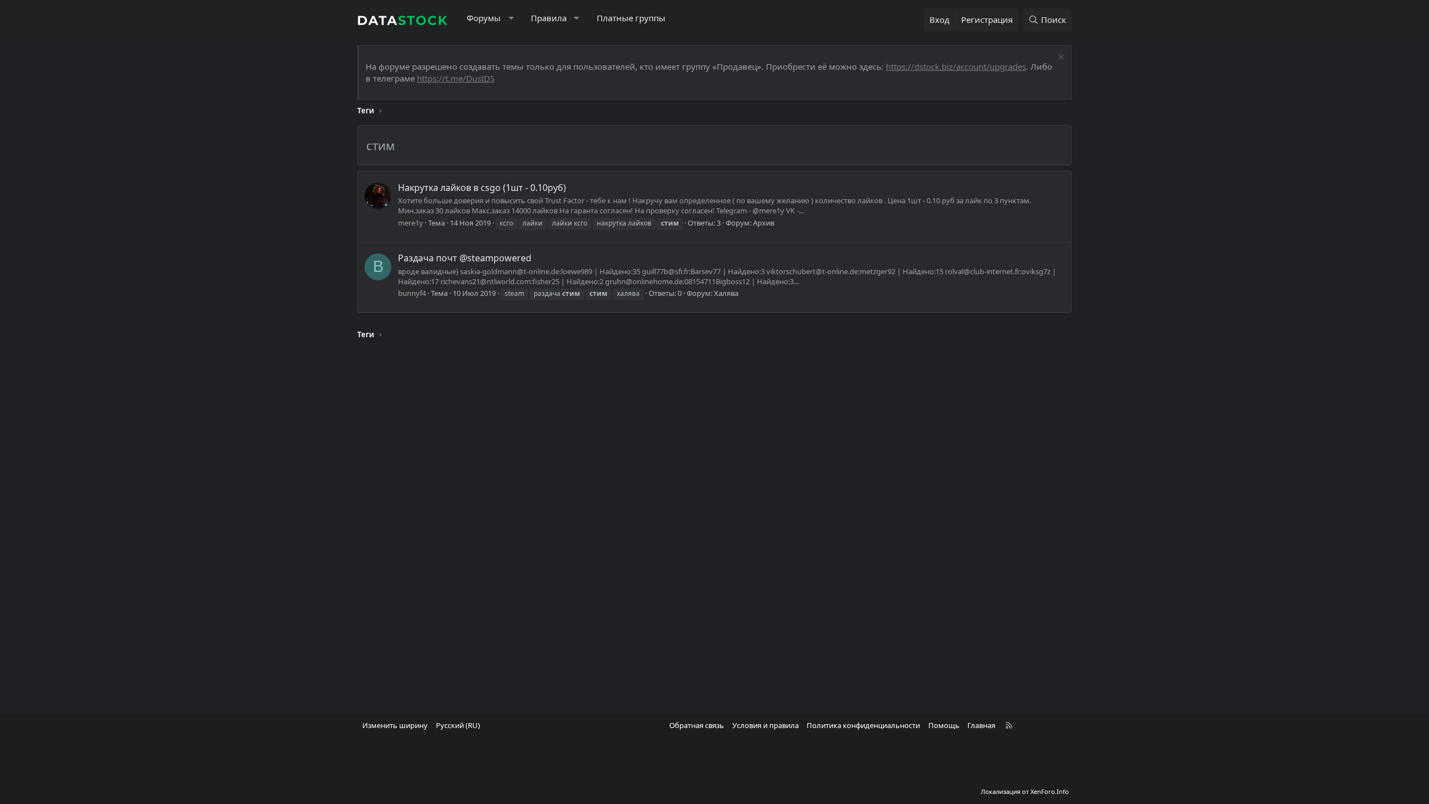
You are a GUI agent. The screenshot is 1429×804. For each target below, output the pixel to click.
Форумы (484, 17)
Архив (763, 223)
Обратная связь (696, 725)
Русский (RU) (458, 725)
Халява (726, 293)
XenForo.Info (1049, 791)
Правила (549, 17)
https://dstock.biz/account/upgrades (956, 66)
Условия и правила (765, 725)
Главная (981, 725)
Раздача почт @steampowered (464, 258)
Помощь (944, 725)
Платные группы (631, 17)
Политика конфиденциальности (863, 725)
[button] (511, 18)
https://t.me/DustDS (456, 78)
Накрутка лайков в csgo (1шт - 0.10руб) (482, 187)
